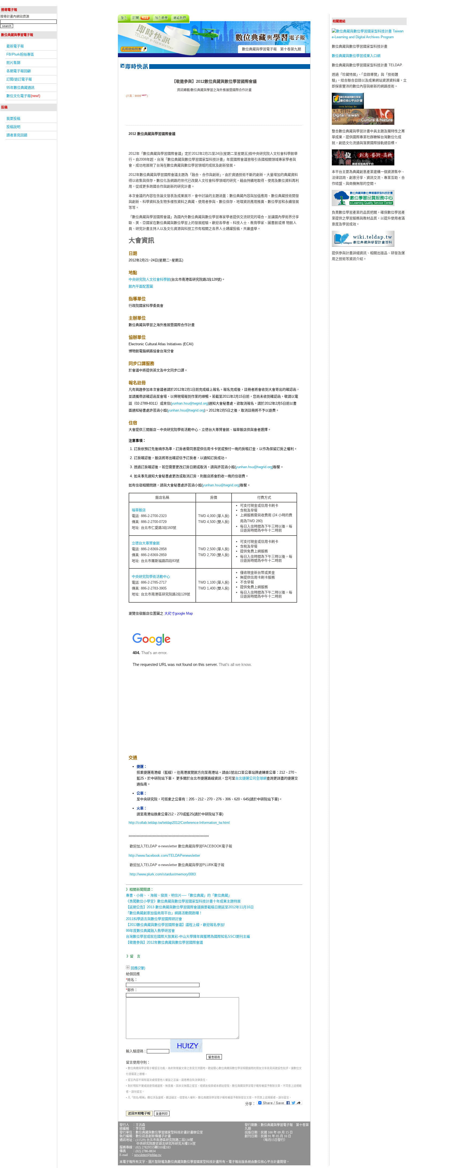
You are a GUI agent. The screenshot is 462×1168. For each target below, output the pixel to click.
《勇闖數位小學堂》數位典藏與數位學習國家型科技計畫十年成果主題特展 (183, 901)
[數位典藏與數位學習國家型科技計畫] (369, 37)
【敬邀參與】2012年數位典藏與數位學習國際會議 (164, 942)
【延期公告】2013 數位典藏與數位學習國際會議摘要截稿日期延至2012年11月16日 (190, 907)
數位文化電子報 (23, 96)
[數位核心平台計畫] (348, 108)
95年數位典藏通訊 (20, 88)
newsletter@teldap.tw (147, 1155)
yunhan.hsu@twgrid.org (189, 403)
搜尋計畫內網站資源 (14, 16)
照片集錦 (13, 63)
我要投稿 (13, 119)
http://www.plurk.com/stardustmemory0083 (163, 874)
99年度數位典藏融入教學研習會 (150, 931)
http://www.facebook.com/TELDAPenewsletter (164, 855)
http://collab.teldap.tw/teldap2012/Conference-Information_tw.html (179, 823)
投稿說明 (13, 127)
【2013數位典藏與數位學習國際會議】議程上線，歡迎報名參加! (175, 925)
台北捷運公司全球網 (251, 778)
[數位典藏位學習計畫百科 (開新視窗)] (363, 245)
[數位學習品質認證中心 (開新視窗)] (363, 205)
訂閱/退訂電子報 (19, 79)
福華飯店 (139, 510)
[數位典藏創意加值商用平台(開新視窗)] (363, 164)
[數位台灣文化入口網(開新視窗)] (363, 124)
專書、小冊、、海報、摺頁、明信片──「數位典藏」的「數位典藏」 (179, 895)
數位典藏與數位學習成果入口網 (356, 56)
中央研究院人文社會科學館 (149, 279)
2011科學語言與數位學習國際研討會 (154, 919)
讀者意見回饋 (16, 135)
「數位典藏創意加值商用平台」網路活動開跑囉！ (164, 913)
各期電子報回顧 (18, 71)
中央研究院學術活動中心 (151, 577)
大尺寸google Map (178, 613)
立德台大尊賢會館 (146, 543)
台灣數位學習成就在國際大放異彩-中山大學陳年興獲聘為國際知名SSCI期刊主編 (188, 936)
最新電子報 (15, 46)
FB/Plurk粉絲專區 (20, 54)
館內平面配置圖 (141, 286)
